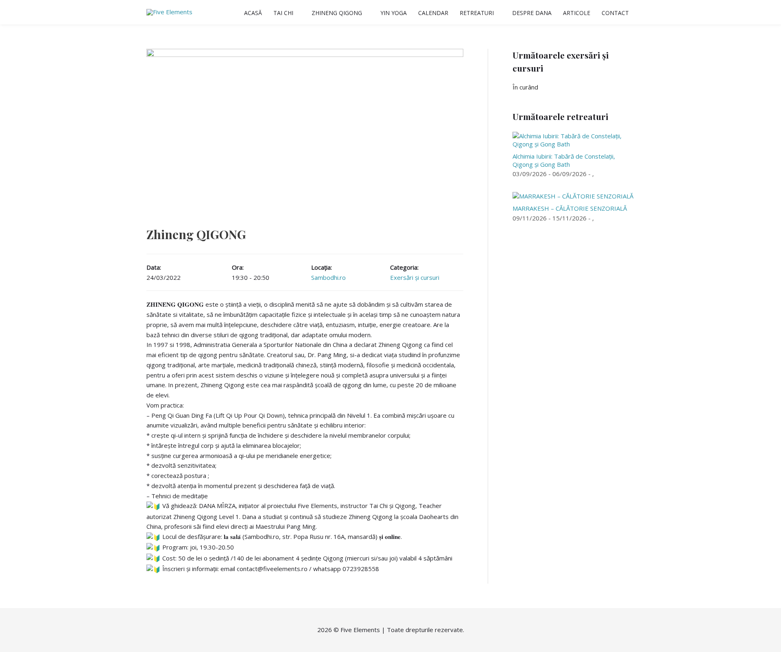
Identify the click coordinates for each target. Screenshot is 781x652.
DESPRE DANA (532, 13)
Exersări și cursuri (414, 277)
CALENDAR (433, 13)
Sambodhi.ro (328, 277)
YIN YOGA (393, 13)
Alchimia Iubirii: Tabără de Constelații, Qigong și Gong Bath (564, 160)
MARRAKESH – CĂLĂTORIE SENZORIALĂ (570, 208)
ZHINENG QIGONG (337, 13)
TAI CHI (283, 13)
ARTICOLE (576, 13)
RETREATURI (477, 13)
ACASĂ (253, 13)
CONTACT (615, 13)
